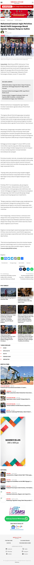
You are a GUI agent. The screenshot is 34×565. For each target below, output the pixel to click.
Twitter (25, 549)
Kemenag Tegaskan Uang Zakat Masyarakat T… (19, 500)
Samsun (28, 263)
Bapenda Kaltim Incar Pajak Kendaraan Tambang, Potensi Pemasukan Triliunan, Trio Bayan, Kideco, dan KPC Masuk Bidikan (8, 318)
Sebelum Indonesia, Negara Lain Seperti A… (18, 494)
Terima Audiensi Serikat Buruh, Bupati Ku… (18, 405)
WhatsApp (10, 551)
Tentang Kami (8, 540)
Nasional (8, 473)
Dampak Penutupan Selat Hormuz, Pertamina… (19, 487)
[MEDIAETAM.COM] (17, 2)
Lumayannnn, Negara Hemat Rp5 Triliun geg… (19, 475)
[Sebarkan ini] (20, 269)
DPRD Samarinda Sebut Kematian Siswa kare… (19, 393)
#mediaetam (4, 263)
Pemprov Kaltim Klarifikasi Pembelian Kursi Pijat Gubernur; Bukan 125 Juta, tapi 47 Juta (25, 300)
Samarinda (8, 391)
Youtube (26, 554)
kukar (4, 348)
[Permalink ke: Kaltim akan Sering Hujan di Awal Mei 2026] (8, 292)
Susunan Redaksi (25, 540)
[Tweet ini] (24, 269)
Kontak (9, 543)
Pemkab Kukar (7, 356)
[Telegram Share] (28, 269)
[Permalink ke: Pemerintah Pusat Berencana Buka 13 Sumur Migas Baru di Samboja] (17, 375)
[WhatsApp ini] (31, 269)
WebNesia (17, 562)
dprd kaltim (21, 263)
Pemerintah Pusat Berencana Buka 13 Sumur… (14, 387)
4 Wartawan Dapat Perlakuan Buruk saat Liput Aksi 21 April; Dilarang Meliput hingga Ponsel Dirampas (8, 338)
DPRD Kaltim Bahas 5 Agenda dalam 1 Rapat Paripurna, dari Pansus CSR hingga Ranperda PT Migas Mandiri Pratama (16, 86)
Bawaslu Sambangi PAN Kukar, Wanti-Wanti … (19, 412)
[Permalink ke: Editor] (2, 32)
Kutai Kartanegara (5, 386)
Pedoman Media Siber (25, 543)
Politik (8, 410)
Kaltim (5, 353)
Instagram (26, 551)
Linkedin (10, 554)
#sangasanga (13, 263)
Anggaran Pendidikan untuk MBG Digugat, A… (19, 481)
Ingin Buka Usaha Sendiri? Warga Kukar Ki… (18, 399)
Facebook (10, 549)
